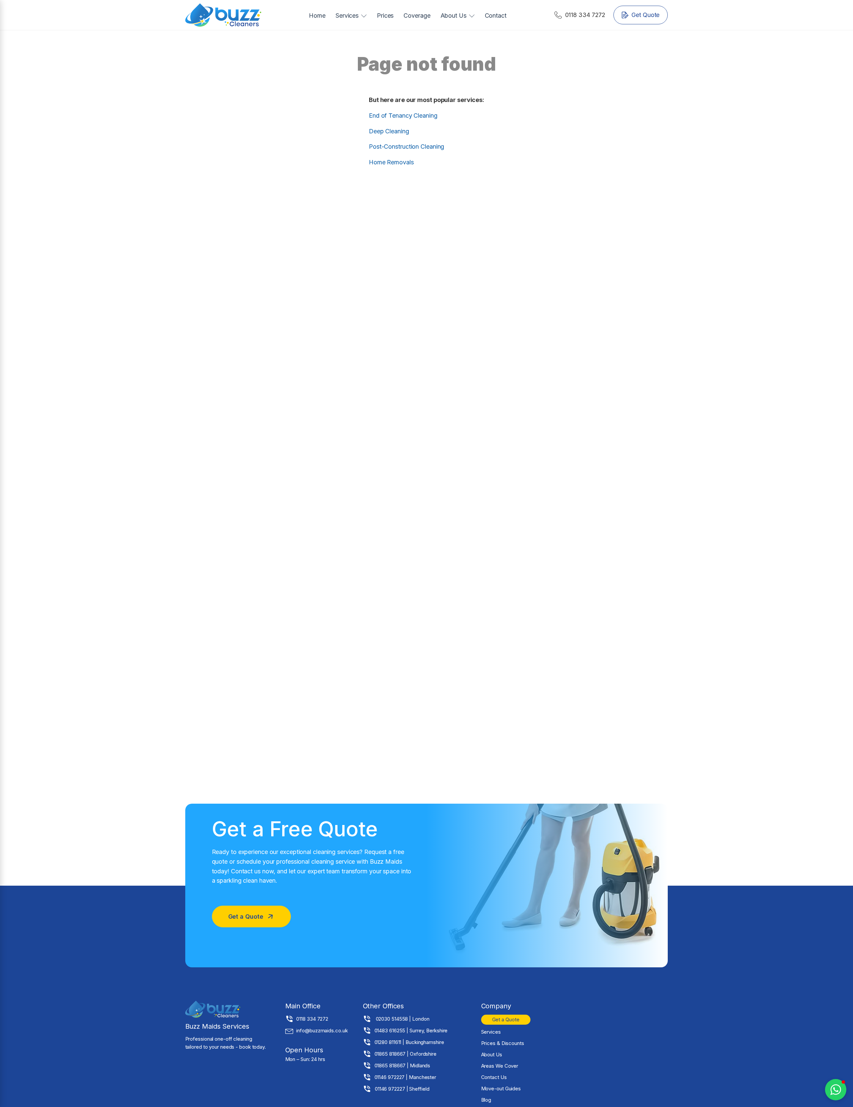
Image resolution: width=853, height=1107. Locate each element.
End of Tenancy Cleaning (403, 115)
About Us (453, 15)
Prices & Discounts (502, 1043)
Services (347, 15)
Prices (385, 15)
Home (317, 15)
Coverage (417, 15)
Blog (486, 1100)
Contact (495, 15)
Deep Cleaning (389, 131)
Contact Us (494, 1077)
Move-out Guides (501, 1088)
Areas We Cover (499, 1066)
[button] (580, 15)
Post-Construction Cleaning (406, 146)
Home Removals (391, 162)
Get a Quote (505, 1019)
